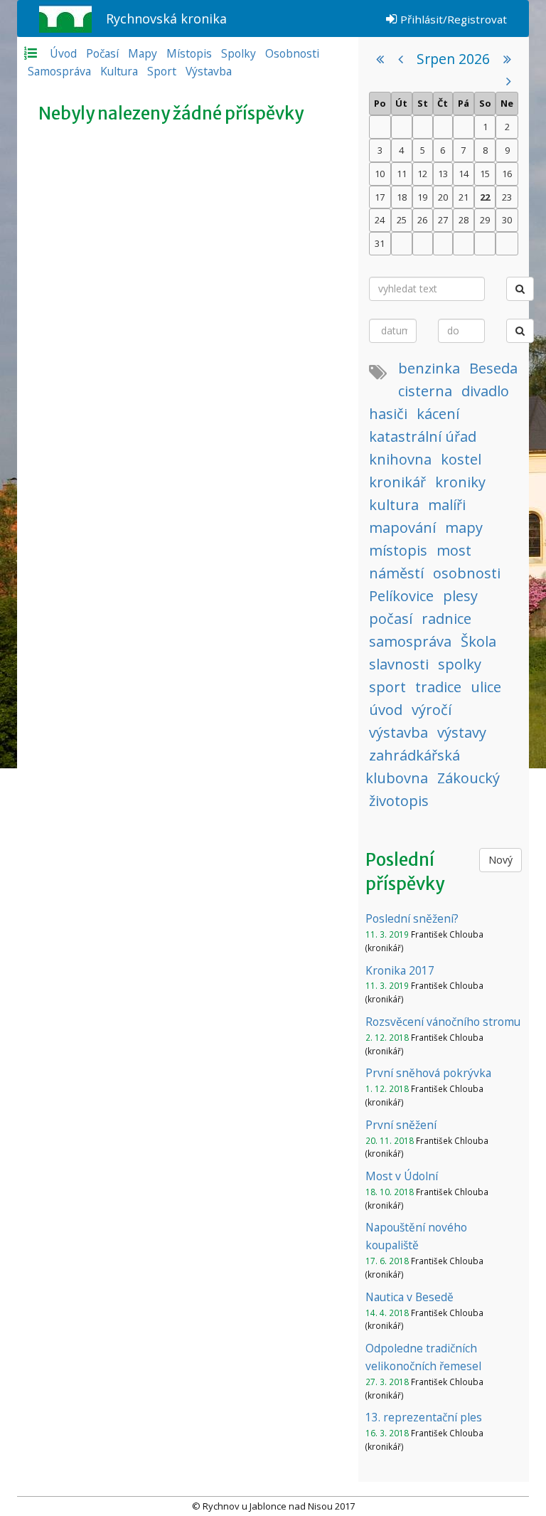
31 (380, 243)
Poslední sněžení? (412, 918)
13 (443, 173)
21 (464, 197)
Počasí (102, 53)
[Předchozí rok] (380, 58)
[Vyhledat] (520, 289)
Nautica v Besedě (409, 1297)
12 (422, 173)
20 (443, 197)
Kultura (119, 71)
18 (402, 197)
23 (507, 197)
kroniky (460, 482)
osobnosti (466, 573)
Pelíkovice (401, 595)
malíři (447, 504)
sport (387, 686)
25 (402, 219)
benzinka (429, 368)
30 (507, 219)
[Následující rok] (507, 58)
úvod (385, 709)
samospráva (410, 641)
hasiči (388, 413)
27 (443, 219)
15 (485, 173)
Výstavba (209, 71)
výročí (431, 709)
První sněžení (401, 1125)
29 (485, 219)
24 (380, 219)
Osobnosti (292, 53)
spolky (459, 664)
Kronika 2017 (399, 970)
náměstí (396, 573)
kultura (394, 504)
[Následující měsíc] (508, 80)
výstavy (461, 732)
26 (422, 219)
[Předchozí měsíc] (400, 58)
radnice (446, 618)
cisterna (425, 391)
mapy (464, 527)
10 (380, 173)
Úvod (63, 53)
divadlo (485, 391)
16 (507, 173)
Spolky (238, 53)
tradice (438, 686)
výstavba (398, 732)
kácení (438, 413)
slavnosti (399, 664)
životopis (399, 800)
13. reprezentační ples (423, 1417)
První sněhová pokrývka (428, 1073)
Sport (161, 71)
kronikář (397, 482)
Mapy (142, 53)
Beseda (493, 368)
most (454, 550)
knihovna (400, 459)
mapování (402, 527)
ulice (486, 686)
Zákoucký (468, 778)
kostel (461, 459)
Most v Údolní (401, 1176)
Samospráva (59, 71)
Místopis (189, 53)
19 (422, 197)
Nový (500, 859)
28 (464, 219)
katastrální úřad (422, 436)
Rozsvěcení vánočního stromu (442, 1021)
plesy (460, 595)
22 (485, 197)
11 (402, 173)
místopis (398, 550)
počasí (390, 618)
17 (380, 197)
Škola (478, 641)
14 (464, 173)
